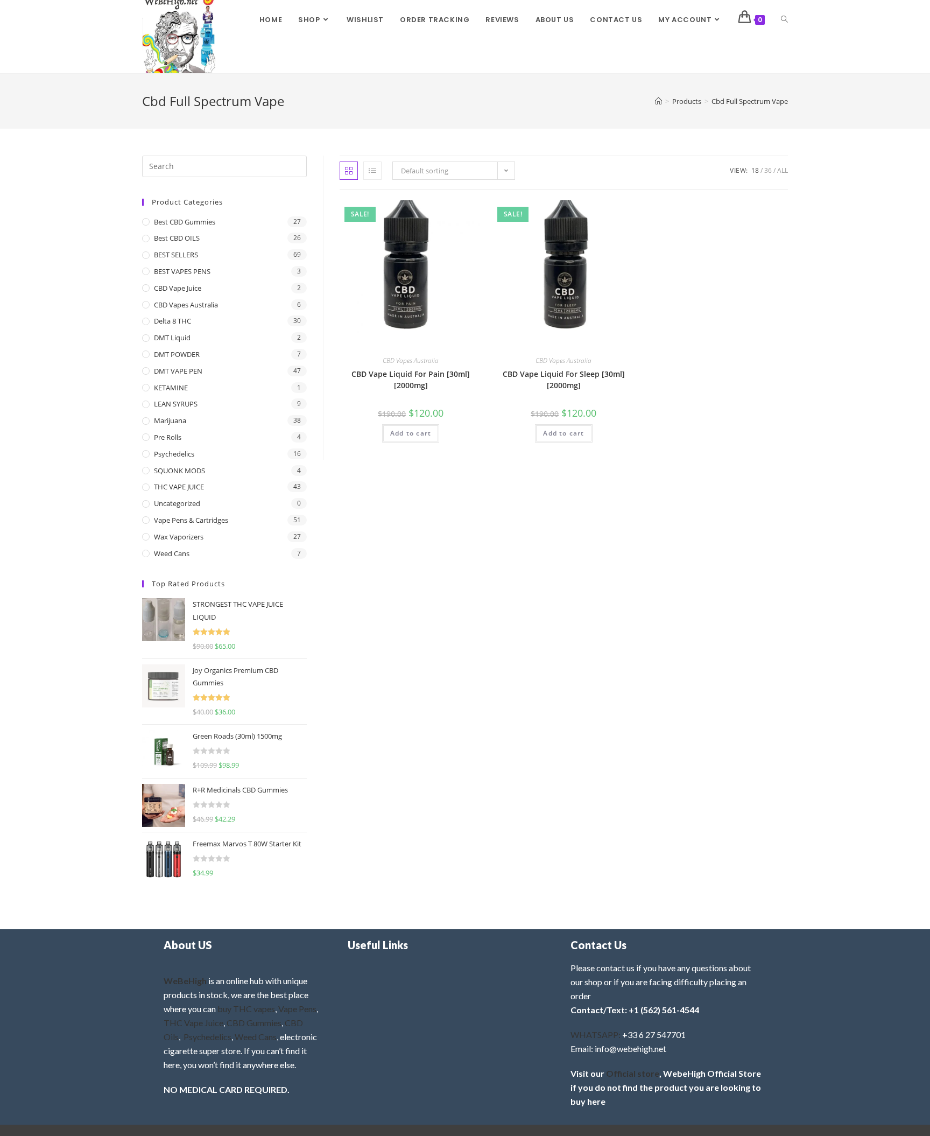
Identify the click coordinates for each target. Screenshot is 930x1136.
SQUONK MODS (179, 470)
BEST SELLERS (176, 255)
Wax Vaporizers (178, 537)
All (782, 170)
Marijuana (170, 420)
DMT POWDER (177, 354)
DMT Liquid (172, 337)
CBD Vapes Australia (411, 360)
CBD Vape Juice (177, 288)
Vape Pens (297, 1009)
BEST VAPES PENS (182, 271)
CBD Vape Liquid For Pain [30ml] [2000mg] (410, 379)
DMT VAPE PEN (178, 371)
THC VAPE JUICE (179, 487)
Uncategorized (177, 503)
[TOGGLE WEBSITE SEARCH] (784, 20)
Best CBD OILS (177, 238)
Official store (632, 1073)
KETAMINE (171, 387)
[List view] (372, 171)
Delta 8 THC (172, 321)
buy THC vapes (246, 1009)
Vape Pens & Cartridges (191, 520)
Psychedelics (174, 454)
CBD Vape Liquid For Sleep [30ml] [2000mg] (564, 379)
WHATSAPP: (595, 1034)
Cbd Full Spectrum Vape (749, 101)
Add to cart (410, 433)
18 (755, 170)
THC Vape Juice (193, 1023)
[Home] (658, 101)
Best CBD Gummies (184, 222)
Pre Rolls (167, 437)
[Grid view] (349, 171)
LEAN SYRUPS (176, 404)
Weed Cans (171, 553)
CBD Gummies (254, 1023)
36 (768, 170)
